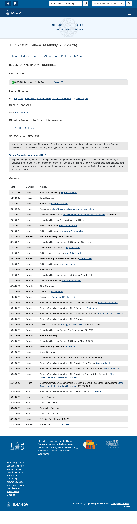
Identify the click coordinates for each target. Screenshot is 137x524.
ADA (113, 503)
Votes (36, 56)
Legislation (66, 30)
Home (56, 30)
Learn (127, 507)
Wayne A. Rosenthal (61, 98)
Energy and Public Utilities (64, 297)
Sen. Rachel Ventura (71, 280)
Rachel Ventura (22, 112)
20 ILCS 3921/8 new (24, 128)
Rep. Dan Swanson (68, 225)
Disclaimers (123, 503)
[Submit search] (129, 3)
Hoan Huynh (82, 98)
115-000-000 (97, 392)
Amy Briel (18, 98)
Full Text (25, 56)
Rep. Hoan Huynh (67, 264)
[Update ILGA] (85, 3)
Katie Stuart (30, 98)
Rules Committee (59, 203)
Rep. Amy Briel (73, 247)
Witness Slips (50, 56)
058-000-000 (71, 347)
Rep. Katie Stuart (69, 192)
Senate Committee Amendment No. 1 (27, 155)
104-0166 (58, 82)
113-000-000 (85, 258)
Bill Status (12, 56)
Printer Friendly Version (72, 56)
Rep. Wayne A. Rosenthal (71, 231)
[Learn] (15, 3)
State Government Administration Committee (73, 209)
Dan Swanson (44, 98)
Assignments (57, 291)
